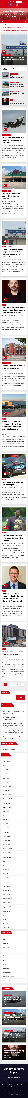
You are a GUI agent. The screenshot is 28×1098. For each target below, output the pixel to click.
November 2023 (7, 898)
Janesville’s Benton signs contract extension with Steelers (12, 538)
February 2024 (7, 886)
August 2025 (6, 811)
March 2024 (6, 882)
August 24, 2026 (8, 259)
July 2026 (5, 765)
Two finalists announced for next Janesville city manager (12, 654)
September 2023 (7, 907)
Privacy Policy (20, 1090)
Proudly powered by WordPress (9, 1084)
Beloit (4, 939)
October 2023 (6, 902)
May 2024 (5, 873)
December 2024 (7, 844)
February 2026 (7, 786)
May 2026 (5, 774)
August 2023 (6, 911)
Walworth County (7, 972)
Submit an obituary (14, 1094)
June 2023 (6, 919)
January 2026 (6, 790)
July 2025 (5, 815)
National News (7, 956)
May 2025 (5, 824)
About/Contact (12, 1090)
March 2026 (6, 782)
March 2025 (6, 832)
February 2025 (7, 836)
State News (6, 968)
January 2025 (6, 840)
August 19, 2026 (8, 487)
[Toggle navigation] (13, 22)
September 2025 (7, 807)
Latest (5, 69)
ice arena (3, 27)
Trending (22, 69)
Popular (13, 69)
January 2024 (6, 890)
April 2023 (6, 927)
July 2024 (5, 865)
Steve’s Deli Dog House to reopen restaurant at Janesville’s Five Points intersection (17, 95)
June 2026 (6, 770)
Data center (19, 27)
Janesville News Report (14, 11)
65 (18, 684)
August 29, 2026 (8, 145)
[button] (22, 21)
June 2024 (6, 869)
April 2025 (6, 828)
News (4, 52)
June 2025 (6, 819)
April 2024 (6, 878)
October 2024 (6, 853)
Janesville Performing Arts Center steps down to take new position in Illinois (17, 104)
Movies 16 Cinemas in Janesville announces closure (16, 86)
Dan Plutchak (20, 259)
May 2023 (5, 923)
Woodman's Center (11, 27)
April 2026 (6, 778)
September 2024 (7, 857)
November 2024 (7, 848)
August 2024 (6, 861)
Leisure (5, 951)
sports (4, 964)
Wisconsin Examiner (8, 976)
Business (13, 82)
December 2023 (7, 894)
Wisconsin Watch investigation (11, 981)
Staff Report (19, 145)
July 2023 (5, 915)
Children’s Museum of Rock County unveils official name (13, 368)
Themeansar (14, 1086)
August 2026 (6, 761)
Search (5, 692)
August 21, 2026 (8, 59)
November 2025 (7, 799)
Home (6, 1090)
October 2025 (6, 803)
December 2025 (7, 794)
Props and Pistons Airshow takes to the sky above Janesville (17, 77)
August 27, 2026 (8, 201)
